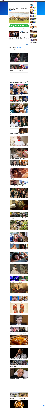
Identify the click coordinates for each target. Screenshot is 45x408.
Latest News (31, 4)
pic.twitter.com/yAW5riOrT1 (19, 47)
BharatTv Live (10, 10)
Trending (31, 24)
